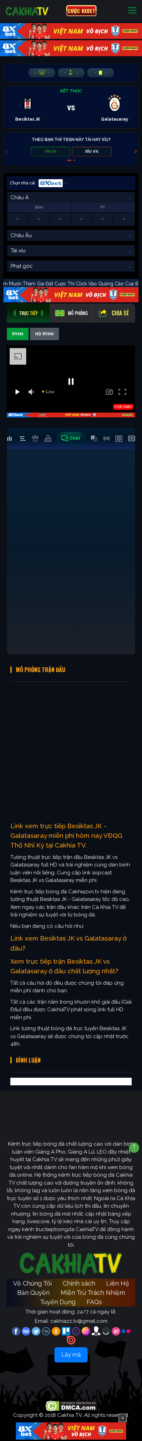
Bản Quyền (33, 1292)
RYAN (17, 334)
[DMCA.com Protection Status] (71, 1405)
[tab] (28, 313)
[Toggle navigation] (132, 10)
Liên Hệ (117, 1283)
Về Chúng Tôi (32, 1283)
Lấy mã (71, 1354)
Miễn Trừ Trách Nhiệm (93, 1292)
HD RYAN (44, 334)
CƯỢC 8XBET (81, 10)
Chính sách (79, 1283)
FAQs (94, 1302)
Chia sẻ (120, 313)
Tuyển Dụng (57, 1302)
